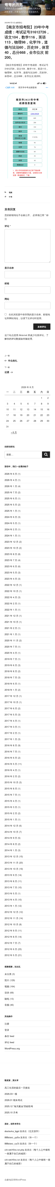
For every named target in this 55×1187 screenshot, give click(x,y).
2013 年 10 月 (11, 868)
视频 (10, 192)
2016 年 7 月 (11, 751)
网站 (7, 299)
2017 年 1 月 (11, 739)
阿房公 (19, 22)
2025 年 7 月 (11, 492)
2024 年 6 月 (11, 516)
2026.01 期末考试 (13, 1100)
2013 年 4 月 (11, 899)
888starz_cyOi (12, 1143)
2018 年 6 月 (11, 683)
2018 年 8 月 (11, 671)
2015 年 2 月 (11, 813)
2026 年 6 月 (11, 473)
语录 (7, 992)
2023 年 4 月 (11, 578)
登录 (7, 1029)
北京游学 (33, 1131)
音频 (7, 1004)
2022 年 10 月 (11, 591)
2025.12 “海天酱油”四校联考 (19, 1106)
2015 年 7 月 (11, 794)
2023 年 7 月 (11, 560)
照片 (7, 980)
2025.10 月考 (11, 1112)
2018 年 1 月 (11, 689)
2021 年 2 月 (11, 628)
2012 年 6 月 (11, 949)
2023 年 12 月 (11, 541)
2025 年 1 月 (11, 510)
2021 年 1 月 (11, 634)
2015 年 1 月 (11, 819)
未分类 (8, 974)
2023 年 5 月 (11, 572)
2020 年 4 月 (11, 652)
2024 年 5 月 (11, 523)
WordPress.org (12, 1048)
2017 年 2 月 (11, 732)
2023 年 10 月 (11, 547)
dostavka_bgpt (12, 1131)
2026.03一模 (11, 1093)
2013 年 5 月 (11, 893)
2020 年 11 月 (11, 640)
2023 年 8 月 (11, 554)
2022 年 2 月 (11, 603)
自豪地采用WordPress (15, 1179)
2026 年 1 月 (11, 486)
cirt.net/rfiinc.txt (12, 1159)
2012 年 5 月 (11, 955)
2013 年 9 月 (11, 875)
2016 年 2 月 (11, 776)
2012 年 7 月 (11, 942)
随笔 (7, 998)
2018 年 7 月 (11, 677)
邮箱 (7, 283)
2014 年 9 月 (11, 837)
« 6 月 (14, 432)
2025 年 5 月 (11, 504)
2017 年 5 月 (11, 714)
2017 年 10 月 (11, 702)
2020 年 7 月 (11, 646)
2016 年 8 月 (11, 745)
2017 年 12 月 (11, 695)
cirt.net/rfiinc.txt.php (14, 1149)
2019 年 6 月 (11, 665)
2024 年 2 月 (11, 529)
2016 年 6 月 (11, 757)
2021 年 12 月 (11, 615)
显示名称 (9, 267)
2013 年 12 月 (11, 856)
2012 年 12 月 (11, 911)
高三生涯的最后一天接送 (17, 1087)
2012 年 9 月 (11, 930)
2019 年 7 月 (11, 659)
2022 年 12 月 (11, 584)
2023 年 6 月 (11, 566)
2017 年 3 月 (11, 726)
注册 (7, 1023)
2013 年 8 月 (11, 881)
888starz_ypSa (12, 1137)
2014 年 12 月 (11, 825)
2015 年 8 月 (11, 788)
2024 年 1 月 (11, 535)
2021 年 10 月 (11, 621)
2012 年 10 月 (11, 924)
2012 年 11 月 (11, 918)
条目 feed (9, 1036)
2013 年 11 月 (11, 862)
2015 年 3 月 (11, 807)
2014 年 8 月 (11, 844)
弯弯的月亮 (14, 4)
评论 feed (9, 1042)
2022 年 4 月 (11, 597)
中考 (10, 197)
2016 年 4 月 (11, 770)
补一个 (32, 1137)
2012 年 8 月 (11, 936)
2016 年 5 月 (11, 763)
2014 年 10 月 (11, 831)
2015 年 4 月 (11, 800)
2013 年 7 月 (11, 887)
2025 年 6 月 (11, 498)
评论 (8, 226)
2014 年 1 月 (11, 850)
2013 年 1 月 (11, 905)
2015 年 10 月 (11, 782)
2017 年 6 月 (11, 708)
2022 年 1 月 (11, 609)
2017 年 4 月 (11, 720)
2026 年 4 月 (11, 480)
